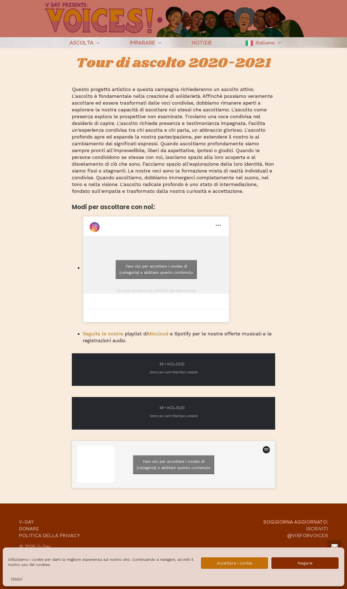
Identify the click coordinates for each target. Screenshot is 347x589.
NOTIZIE (202, 42)
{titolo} (17, 579)
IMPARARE (143, 42)
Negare (305, 563)
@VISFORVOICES (307, 535)
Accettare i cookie (234, 563)
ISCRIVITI (317, 528)
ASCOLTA (82, 42)
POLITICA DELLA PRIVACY (49, 535)
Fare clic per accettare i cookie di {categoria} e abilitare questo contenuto (156, 269)
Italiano (266, 42)
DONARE (29, 528)
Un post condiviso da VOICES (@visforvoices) (156, 290)
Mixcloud (157, 333)
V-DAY (26, 522)
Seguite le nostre (103, 333)
